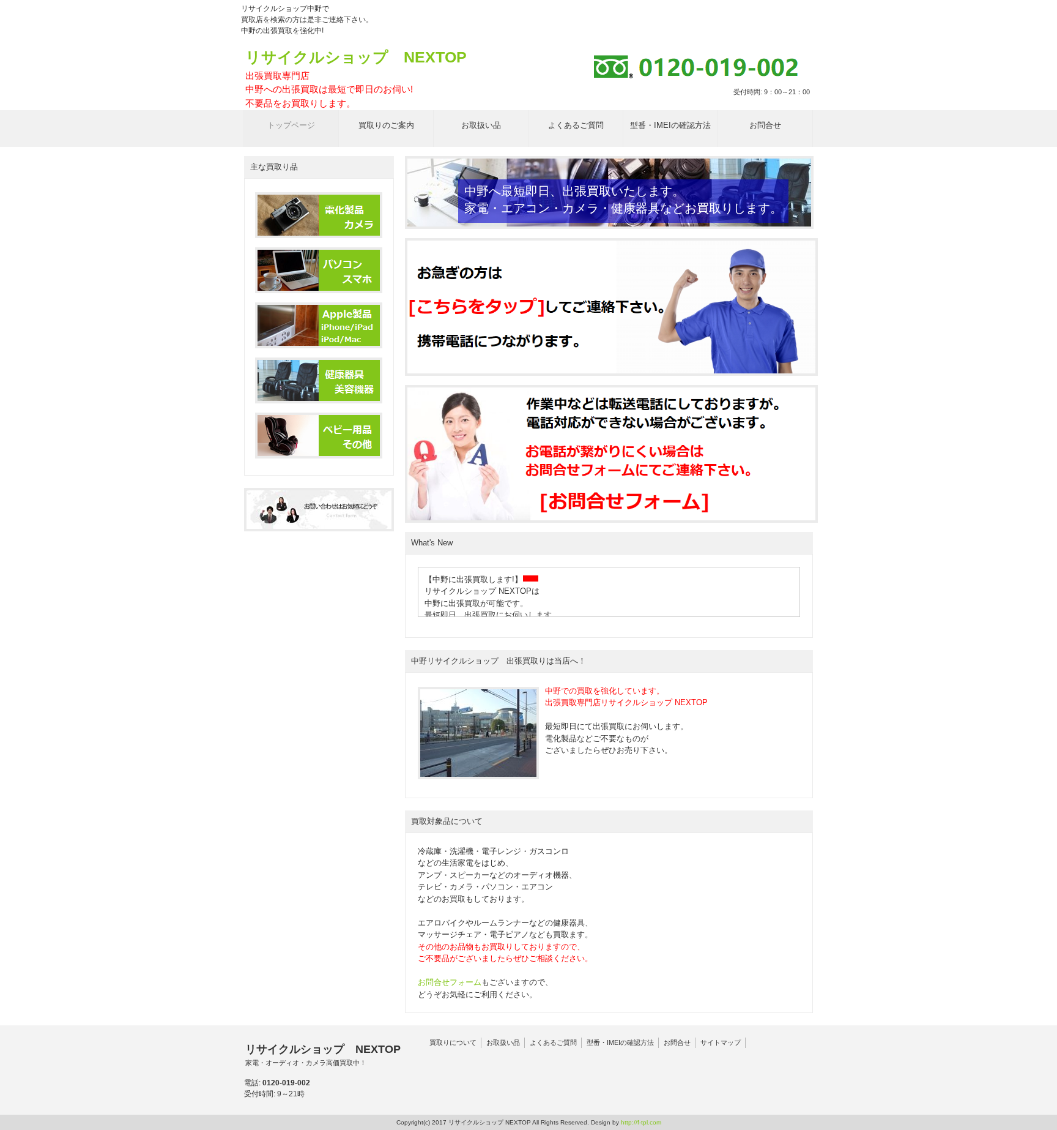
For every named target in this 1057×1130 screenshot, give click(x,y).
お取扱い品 (503, 1042)
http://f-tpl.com (641, 1122)
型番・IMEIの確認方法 (620, 1042)
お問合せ (677, 1042)
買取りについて (453, 1042)
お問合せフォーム (449, 982)
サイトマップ (720, 1042)
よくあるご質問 (553, 1042)
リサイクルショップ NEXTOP (356, 78)
